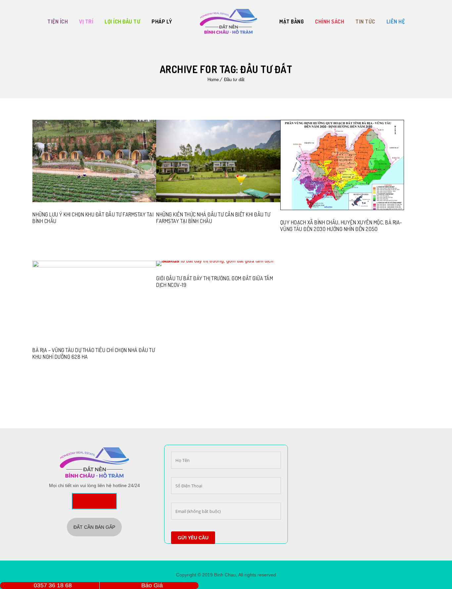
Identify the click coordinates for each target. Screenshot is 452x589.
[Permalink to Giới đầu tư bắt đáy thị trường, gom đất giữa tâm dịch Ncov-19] (218, 260)
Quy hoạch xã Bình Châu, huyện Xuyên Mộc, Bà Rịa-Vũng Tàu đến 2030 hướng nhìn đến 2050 (341, 225)
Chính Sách (329, 21)
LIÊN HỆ (395, 21)
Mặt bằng (291, 21)
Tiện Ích (57, 21)
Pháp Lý (162, 21)
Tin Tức (365, 21)
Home (213, 79)
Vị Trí (86, 21)
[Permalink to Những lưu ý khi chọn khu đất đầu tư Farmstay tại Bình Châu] (94, 200)
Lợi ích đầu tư (122, 21)
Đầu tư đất (234, 79)
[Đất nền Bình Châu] (228, 21)
